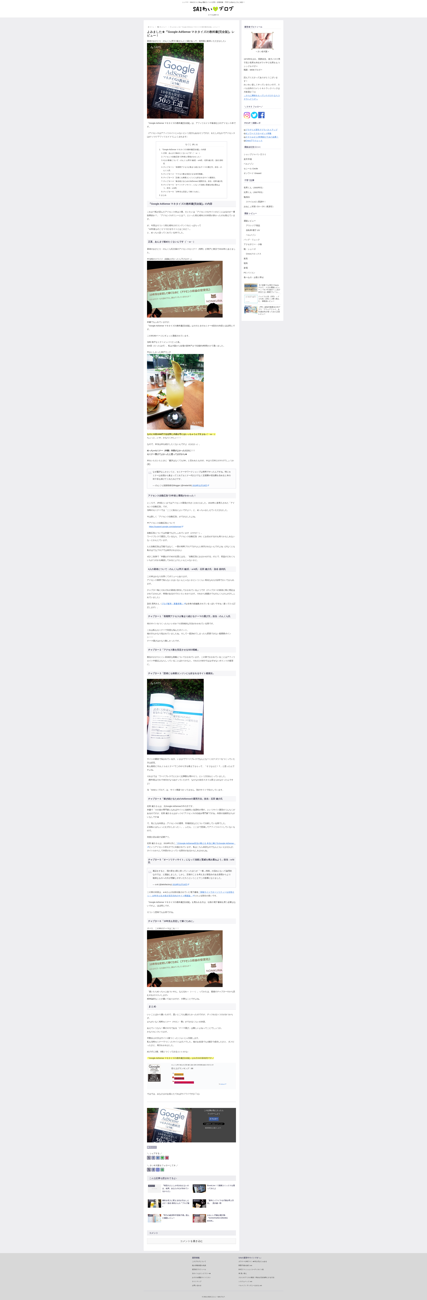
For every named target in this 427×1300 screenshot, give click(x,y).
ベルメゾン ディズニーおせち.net (250, 1285)
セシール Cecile (251, 168)
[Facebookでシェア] (153, 1158)
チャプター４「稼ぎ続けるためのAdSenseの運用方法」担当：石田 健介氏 (193, 181)
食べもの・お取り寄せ (254, 277)
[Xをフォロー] (149, 1170)
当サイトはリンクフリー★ (201, 1273)
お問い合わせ (196, 1285)
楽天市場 (178, 1078)
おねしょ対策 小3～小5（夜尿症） (259, 206)
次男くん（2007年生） (254, 192)
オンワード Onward (252, 173)
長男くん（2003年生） (254, 188)
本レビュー (152, 1147)
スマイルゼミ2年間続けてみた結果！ (262, 137)
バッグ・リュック (252, 240)
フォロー (215, 1119)
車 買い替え (243, 1273)
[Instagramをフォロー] (158, 1170)
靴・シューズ (250, 249)
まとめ (163, 195)
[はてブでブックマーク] (158, 1158)
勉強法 (247, 197)
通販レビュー (250, 221)
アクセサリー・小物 (253, 244)
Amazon (178, 1074)
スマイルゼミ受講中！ (256, 202)
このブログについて (199, 1261)
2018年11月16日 (179, 884)
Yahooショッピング (183, 1082)
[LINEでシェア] (162, 1158)
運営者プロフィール (199, 1269)
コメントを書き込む (191, 1241)
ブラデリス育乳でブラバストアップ (261, 130)
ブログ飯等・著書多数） (173, 604)
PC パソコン (249, 273)
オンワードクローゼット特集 (258, 133)
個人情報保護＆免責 (199, 1265)
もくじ (188, 144)
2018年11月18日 (199, 485)
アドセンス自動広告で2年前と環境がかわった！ (182, 157)
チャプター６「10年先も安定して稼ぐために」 (182, 192)
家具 (246, 258)
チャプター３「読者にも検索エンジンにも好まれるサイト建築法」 (190, 177)
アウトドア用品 (253, 225)
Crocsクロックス (253, 254)
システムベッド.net (245, 1281)
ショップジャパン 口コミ (255, 154)
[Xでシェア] (149, 1158)
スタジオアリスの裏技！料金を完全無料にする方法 (256, 1277)
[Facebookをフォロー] (153, 1170)
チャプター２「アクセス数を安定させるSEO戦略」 (183, 174)
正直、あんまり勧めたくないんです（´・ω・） (182, 153)
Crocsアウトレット (254, 140)
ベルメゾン (249, 164)
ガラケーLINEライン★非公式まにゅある (253, 1261)
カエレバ (223, 1084)
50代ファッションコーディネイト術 (251, 1269)
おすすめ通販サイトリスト (201, 1277)
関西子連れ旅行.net (245, 1265)
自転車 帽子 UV (253, 230)
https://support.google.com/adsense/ (165, 526)
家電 (246, 268)
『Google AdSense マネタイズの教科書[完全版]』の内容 (183, 149)
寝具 (246, 263)
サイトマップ (196, 1281)
